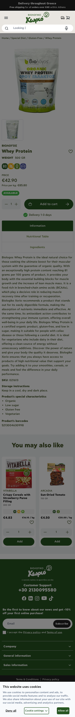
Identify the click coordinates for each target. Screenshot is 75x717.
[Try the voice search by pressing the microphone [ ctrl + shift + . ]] (66, 28)
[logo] (37, 18)
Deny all (11, 711)
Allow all (63, 710)
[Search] (6, 28)
